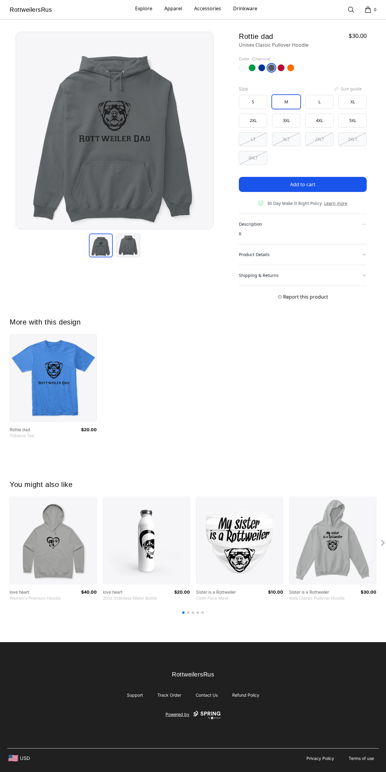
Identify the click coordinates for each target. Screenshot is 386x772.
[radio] (253, 102)
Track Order (169, 695)
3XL (286, 120)
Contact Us (207, 695)
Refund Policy (245, 695)
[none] (348, 89)
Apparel (173, 8)
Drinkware (245, 8)
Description (250, 224)
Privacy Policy (320, 758)
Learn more (335, 203)
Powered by (177, 714)
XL (352, 102)
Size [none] (243, 89)
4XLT (253, 158)
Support (135, 695)
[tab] (101, 245)
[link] (53, 378)
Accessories (207, 8)
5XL (352, 120)
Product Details (254, 254)
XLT (286, 139)
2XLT (319, 139)
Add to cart (302, 184)
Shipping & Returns (259, 275)
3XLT (352, 139)
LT (253, 139)
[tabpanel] (115, 130)
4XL (319, 120)
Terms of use (361, 758)
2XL (253, 120)
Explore (143, 8)
